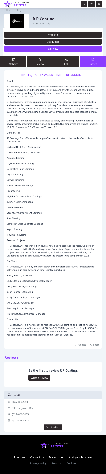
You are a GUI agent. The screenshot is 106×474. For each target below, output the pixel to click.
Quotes (92, 64)
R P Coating (44, 18)
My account (56, 457)
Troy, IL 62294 (20, 401)
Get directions (53, 427)
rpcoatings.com (21, 420)
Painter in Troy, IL (43, 23)
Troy (19, 10)
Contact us (37, 457)
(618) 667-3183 (20, 414)
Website (53, 34)
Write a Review (39, 377)
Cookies (71, 463)
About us (19, 457)
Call (66, 64)
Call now (53, 48)
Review (40, 64)
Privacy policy (38, 463)
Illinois (9, 10)
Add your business (80, 457)
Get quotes (53, 41)
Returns (57, 463)
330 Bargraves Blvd (23, 408)
